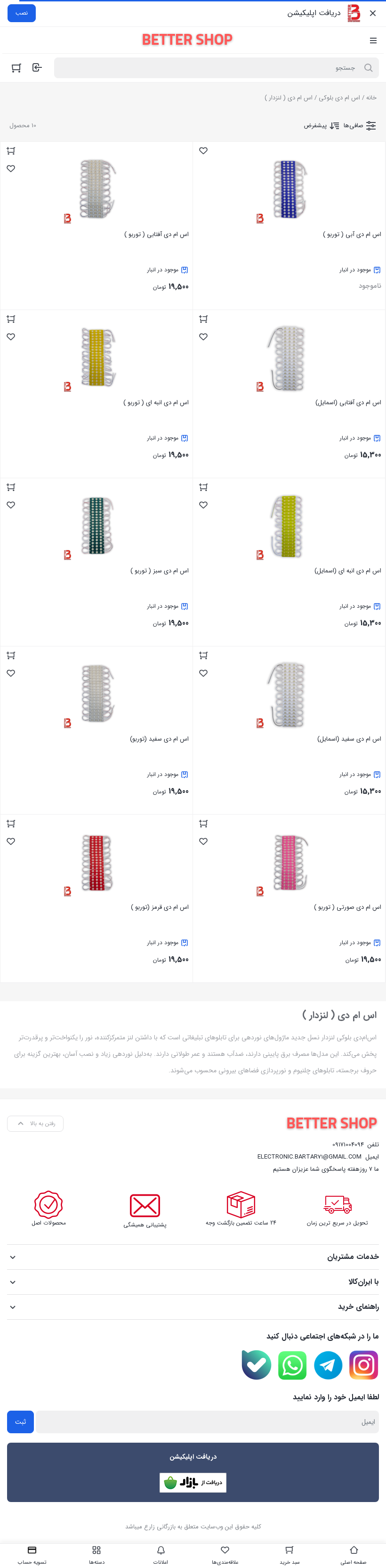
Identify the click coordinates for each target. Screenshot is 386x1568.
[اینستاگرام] (364, 1365)
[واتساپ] (292, 1365)
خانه (371, 98)
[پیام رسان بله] (256, 1365)
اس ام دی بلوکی (339, 98)
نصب (22, 12)
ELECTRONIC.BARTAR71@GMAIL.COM (309, 1157)
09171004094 (348, 1145)
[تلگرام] (328, 1365)
